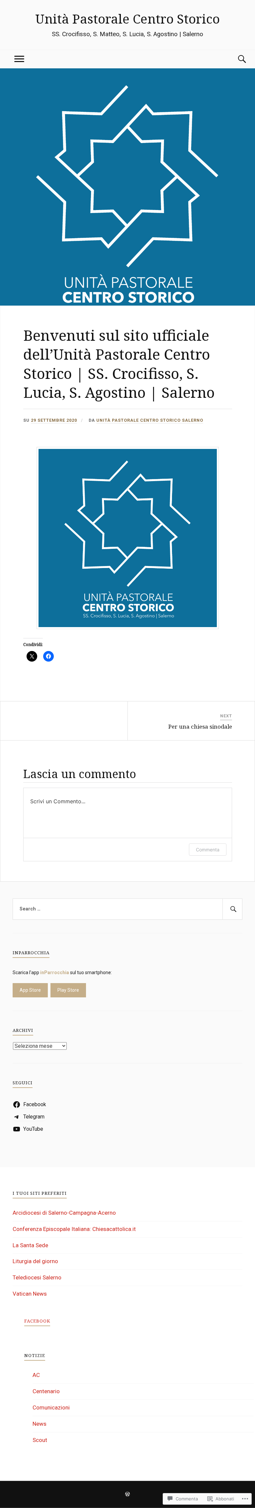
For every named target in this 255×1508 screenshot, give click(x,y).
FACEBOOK (37, 1321)
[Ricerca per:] (127, 909)
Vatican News (30, 1293)
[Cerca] (235, 59)
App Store (30, 990)
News (39, 1423)
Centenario (46, 1391)
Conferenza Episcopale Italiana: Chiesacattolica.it (74, 1229)
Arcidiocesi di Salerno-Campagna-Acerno (64, 1212)
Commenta (207, 849)
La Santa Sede (30, 1245)
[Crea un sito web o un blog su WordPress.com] (127, 1494)
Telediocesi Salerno (37, 1277)
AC (36, 1375)
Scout (40, 1440)
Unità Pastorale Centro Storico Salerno (149, 420)
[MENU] (19, 59)
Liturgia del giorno (35, 1261)
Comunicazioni (51, 1407)
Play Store (68, 990)
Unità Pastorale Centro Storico (127, 18)
